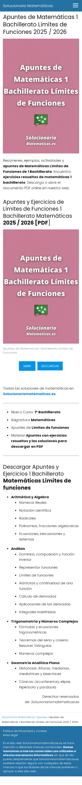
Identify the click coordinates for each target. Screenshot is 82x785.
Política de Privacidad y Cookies (25, 731)
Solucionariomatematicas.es (29, 393)
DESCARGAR (50, 366)
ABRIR (27, 366)
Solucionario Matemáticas (28, 5)
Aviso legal (10, 735)
